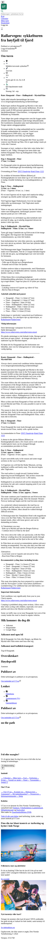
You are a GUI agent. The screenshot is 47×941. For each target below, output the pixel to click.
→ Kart (24, 778)
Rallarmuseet (6, 319)
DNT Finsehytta (24, 171)
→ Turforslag (32, 778)
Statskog (16, 808)
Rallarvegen (15, 319)
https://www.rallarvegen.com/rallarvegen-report (19, 332)
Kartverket (21, 810)
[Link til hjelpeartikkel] (21, 46)
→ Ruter (24, 780)
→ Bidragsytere (29, 792)
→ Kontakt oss (17, 792)
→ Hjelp (19, 796)
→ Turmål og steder (13, 780)
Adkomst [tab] (9, 625)
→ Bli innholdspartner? (19, 794)
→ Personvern (33, 794)
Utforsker (4, 19)
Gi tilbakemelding (8, 766)
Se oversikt (5, 879)
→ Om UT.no (6, 792)
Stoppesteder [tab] (11, 628)
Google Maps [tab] (11, 630)
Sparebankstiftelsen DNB (21, 812)
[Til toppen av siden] (2, 768)
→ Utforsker (6, 778)
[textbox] (12, 14)
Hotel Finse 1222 (37, 171)
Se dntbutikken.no (8, 928)
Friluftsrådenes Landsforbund (31, 808)
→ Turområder (33, 780)
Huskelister (5, 23)
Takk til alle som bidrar (9, 816)
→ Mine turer (16, 778)
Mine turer (5, 21)
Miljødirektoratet (7, 810)
